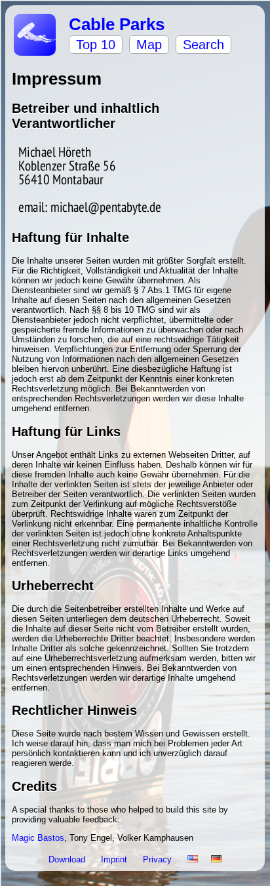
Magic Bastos (38, 838)
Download (68, 859)
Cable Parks (116, 24)
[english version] (192, 859)
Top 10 (95, 44)
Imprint (115, 859)
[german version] (216, 859)
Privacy (158, 859)
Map (149, 44)
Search (203, 44)
